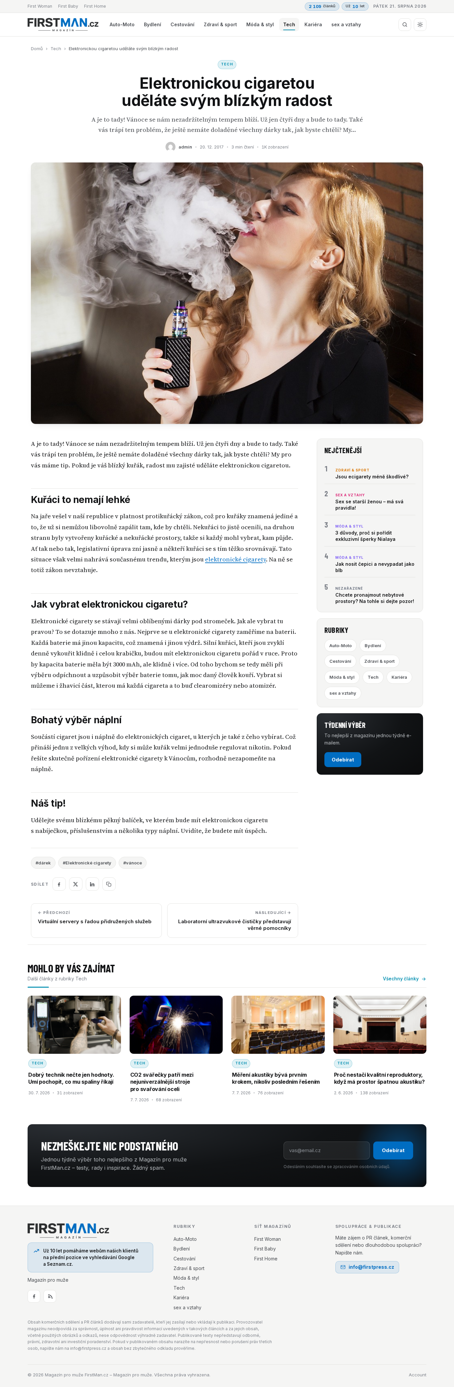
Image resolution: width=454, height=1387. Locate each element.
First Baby (68, 6)
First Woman (40, 6)
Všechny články (401, 978)
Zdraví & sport (220, 24)
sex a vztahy (346, 24)
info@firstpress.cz (371, 1267)
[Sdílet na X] (75, 884)
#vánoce (132, 862)
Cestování (182, 24)
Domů (37, 48)
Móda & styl (260, 24)
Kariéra (313, 24)
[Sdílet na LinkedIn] (92, 884)
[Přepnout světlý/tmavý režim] (420, 24)
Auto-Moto (122, 24)
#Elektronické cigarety (87, 862)
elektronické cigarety (235, 559)
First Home (95, 6)
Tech (289, 24)
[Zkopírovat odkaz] (109, 884)
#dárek (43, 862)
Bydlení (152, 24)
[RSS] (50, 1296)
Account (417, 1374)
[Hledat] (404, 24)
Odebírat (343, 759)
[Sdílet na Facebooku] (59, 884)
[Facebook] (34, 1296)
